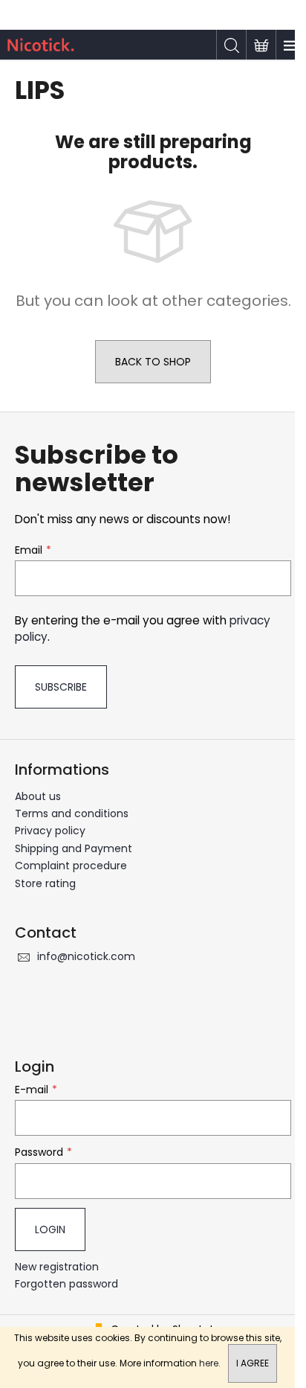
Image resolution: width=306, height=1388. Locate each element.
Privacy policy (50, 830)
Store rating (45, 883)
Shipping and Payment (73, 848)
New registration (57, 1267)
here (208, 1363)
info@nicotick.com (86, 956)
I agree (252, 1363)
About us (38, 796)
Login (50, 1229)
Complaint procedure (71, 865)
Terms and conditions (71, 813)
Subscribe (61, 686)
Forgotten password (66, 1284)
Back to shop (153, 361)
